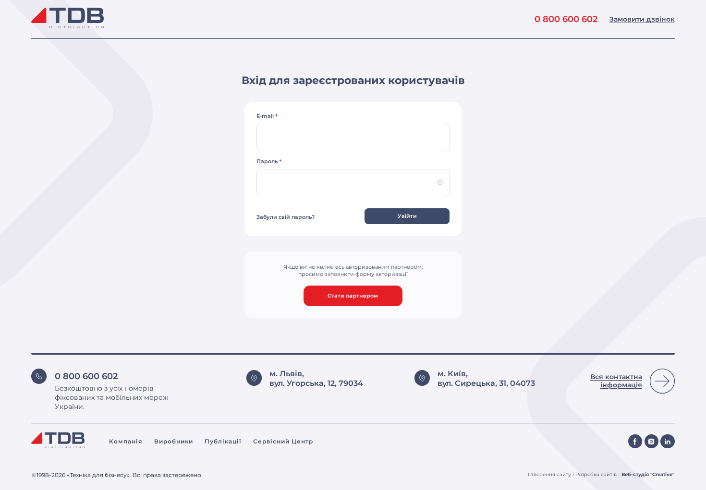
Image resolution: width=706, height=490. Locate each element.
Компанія (125, 441)
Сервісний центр (283, 441)
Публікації (223, 441)
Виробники (173, 441)
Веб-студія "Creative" (647, 474)
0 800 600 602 (566, 19)
